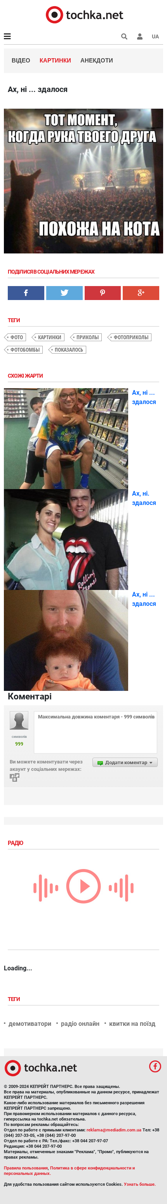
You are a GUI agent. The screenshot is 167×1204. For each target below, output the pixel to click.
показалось (69, 349)
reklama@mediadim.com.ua (114, 1130)
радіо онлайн (80, 1023)
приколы (88, 337)
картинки (49, 337)
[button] (140, 36)
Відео (21, 60)
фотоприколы (131, 337)
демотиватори (30, 1023)
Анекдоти (96, 60)
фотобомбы (25, 349)
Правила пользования (26, 1168)
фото (16, 337)
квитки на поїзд (132, 1023)
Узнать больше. (140, 1184)
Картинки (55, 60)
